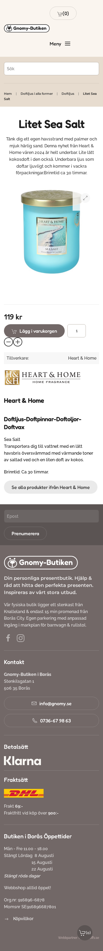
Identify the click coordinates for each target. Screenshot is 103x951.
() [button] (88, 932)
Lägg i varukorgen (38, 331)
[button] (63, 13)
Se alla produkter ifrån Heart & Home (51, 487)
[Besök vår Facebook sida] (8, 637)
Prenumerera (25, 533)
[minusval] (8, 342)
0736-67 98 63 (55, 720)
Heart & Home (82, 358)
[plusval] (18, 342)
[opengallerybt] (85, 198)
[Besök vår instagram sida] (20, 637)
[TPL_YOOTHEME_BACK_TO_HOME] (27, 28)
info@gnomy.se (55, 703)
